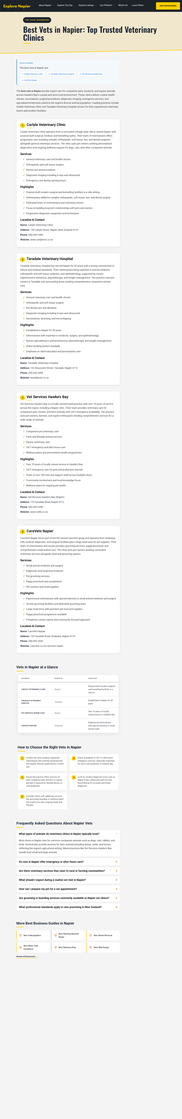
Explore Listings (86, 5)
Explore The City (64, 5)
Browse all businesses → (26, 956)
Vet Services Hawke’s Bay (33, 713)
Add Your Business (168, 6)
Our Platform (106, 5)
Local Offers (137, 5)
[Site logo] (17, 5)
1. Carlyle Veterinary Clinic (32, 74)
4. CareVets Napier (29, 80)
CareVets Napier (29, 726)
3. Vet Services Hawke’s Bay (91, 74)
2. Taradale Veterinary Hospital (61, 74)
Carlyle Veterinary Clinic (33, 689)
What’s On (123, 5)
